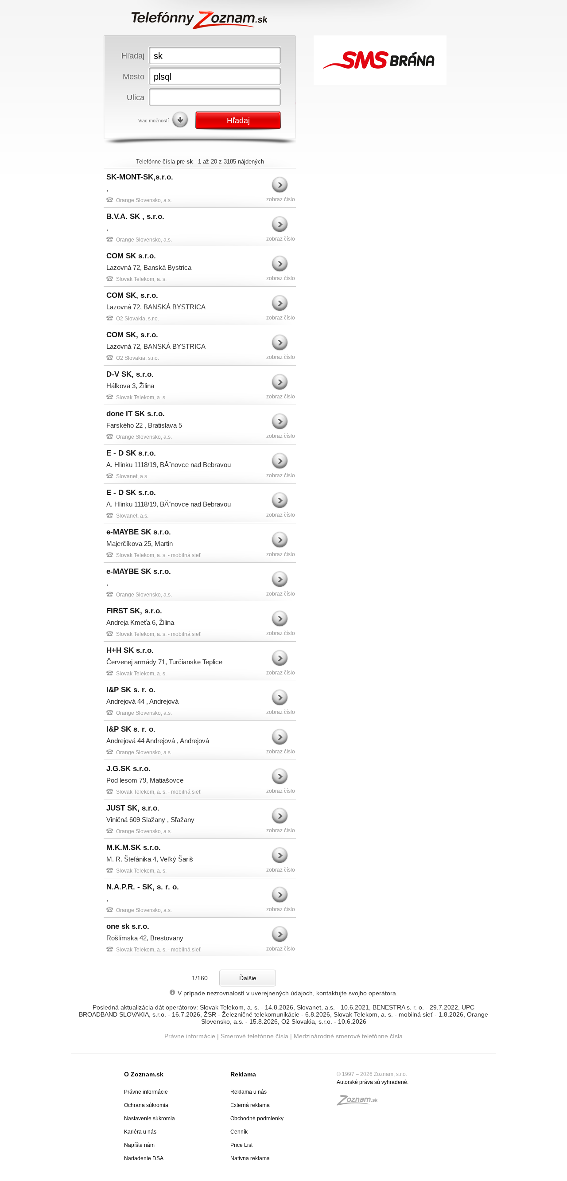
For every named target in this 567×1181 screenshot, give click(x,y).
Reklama (243, 1074)
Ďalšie (247, 978)
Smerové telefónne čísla (254, 1036)
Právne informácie (189, 1036)
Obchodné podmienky (257, 1118)
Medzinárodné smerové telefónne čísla (348, 1036)
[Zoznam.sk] (360, 1103)
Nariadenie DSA (143, 1158)
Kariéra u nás (140, 1132)
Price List (241, 1145)
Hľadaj (132, 55)
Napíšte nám (139, 1145)
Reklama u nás (248, 1092)
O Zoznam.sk (143, 1074)
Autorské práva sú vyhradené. (372, 1082)
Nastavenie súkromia (149, 1118)
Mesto (133, 76)
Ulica (135, 97)
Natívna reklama (250, 1158)
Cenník (239, 1132)
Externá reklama (250, 1105)
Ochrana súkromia (146, 1105)
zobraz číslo (280, 199)
